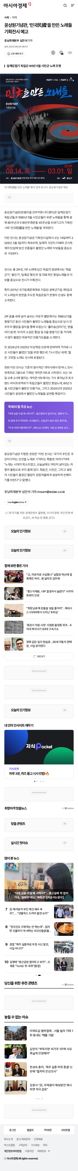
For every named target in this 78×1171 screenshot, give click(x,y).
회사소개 (8, 1139)
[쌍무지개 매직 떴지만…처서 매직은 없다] (16, 1039)
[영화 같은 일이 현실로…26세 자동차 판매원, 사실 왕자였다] (13, 649)
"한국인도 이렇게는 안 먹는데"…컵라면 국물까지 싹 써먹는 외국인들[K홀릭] (29, 931)
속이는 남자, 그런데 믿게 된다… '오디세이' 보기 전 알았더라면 (50, 1051)
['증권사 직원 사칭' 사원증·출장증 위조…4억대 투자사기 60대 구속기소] (13, 633)
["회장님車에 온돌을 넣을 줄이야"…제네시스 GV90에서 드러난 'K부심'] (13, 616)
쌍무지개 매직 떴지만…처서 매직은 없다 (50, 1033)
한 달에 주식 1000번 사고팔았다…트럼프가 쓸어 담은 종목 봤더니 (39, 420)
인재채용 (38, 1139)
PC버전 (48, 1130)
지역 (14, 17)
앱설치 (30, 1130)
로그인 (12, 1130)
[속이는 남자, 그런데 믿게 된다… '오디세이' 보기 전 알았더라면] (16, 1057)
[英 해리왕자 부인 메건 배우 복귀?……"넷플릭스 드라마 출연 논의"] (63, 917)
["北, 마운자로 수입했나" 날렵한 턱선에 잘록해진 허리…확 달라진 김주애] (13, 582)
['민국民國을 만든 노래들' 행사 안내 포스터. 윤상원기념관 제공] (39, 129)
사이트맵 (65, 1130)
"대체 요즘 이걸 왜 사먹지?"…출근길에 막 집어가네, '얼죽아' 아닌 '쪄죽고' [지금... (39, 413)
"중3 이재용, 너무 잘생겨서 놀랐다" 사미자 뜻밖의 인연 (49, 593)
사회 (6, 17)
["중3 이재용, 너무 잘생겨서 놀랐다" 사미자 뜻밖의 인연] (13, 599)
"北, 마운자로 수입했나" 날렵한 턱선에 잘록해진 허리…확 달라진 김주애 (49, 576)
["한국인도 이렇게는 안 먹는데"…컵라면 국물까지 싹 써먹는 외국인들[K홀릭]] (63, 935)
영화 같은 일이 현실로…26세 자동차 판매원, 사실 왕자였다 (49, 644)
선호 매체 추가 (17, 53)
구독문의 (23, 1145)
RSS (45, 1145)
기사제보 (35, 1145)
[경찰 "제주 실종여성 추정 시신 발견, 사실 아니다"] (63, 952)
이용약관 (29, 1151)
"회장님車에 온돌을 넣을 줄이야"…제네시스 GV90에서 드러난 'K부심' (49, 610)
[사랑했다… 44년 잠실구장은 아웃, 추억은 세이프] (16, 1093)
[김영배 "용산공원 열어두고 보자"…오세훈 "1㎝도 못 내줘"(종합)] (63, 970)
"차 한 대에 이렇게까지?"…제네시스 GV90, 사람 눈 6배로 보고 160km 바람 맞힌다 (39, 427)
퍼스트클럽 (9, 1145)
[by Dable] (68, 984)
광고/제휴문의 (23, 1139)
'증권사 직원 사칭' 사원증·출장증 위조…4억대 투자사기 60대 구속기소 (48, 627)
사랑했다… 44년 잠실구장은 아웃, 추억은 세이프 (50, 1087)
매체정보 (41, 1151)
